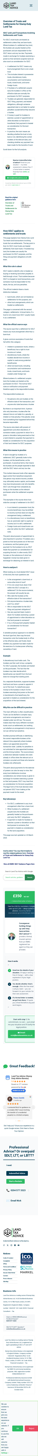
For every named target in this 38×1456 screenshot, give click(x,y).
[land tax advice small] (10, 3)
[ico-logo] (27, 1253)
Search (29, 877)
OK (17, 1428)
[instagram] (11, 1245)
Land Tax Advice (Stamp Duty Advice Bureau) (21, 1077)
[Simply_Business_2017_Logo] (27, 1266)
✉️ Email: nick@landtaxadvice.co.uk (22, 1034)
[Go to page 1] (17, 1120)
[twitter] (7, 1245)
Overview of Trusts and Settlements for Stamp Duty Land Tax (11, 208)
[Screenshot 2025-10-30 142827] (27, 1271)
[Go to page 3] (20, 1120)
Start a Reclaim (15, 1181)
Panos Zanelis (19, 1098)
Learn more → (16, 185)
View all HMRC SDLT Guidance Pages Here (19, 864)
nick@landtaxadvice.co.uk (15, 1329)
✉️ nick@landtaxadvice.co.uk (17, 178)
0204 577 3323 (16, 1190)
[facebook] (4, 1245)
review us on (17, 1090)
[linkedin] (15, 1245)
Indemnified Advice (17, 1173)
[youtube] (18, 1245)
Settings (4, 1453)
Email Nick (13, 1200)
